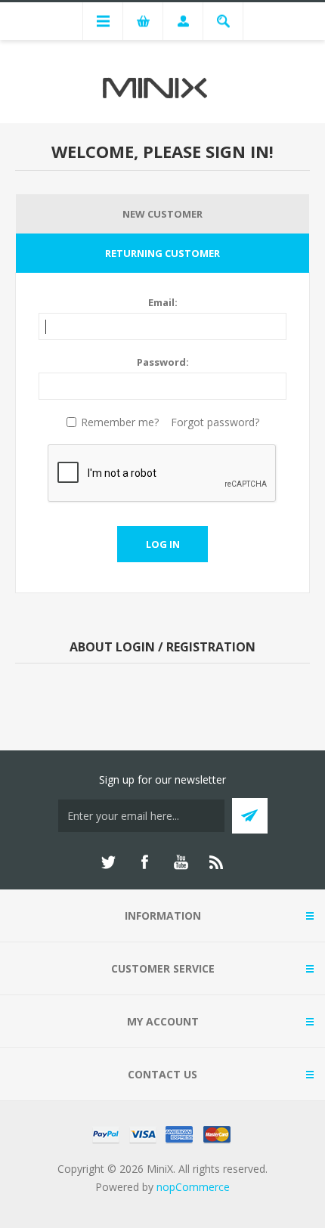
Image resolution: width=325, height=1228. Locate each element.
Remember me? (120, 422)
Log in (163, 544)
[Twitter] (108, 862)
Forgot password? (215, 422)
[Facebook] (144, 862)
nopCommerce (193, 1187)
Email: (163, 302)
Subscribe (250, 816)
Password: (163, 362)
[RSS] (217, 862)
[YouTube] (181, 862)
